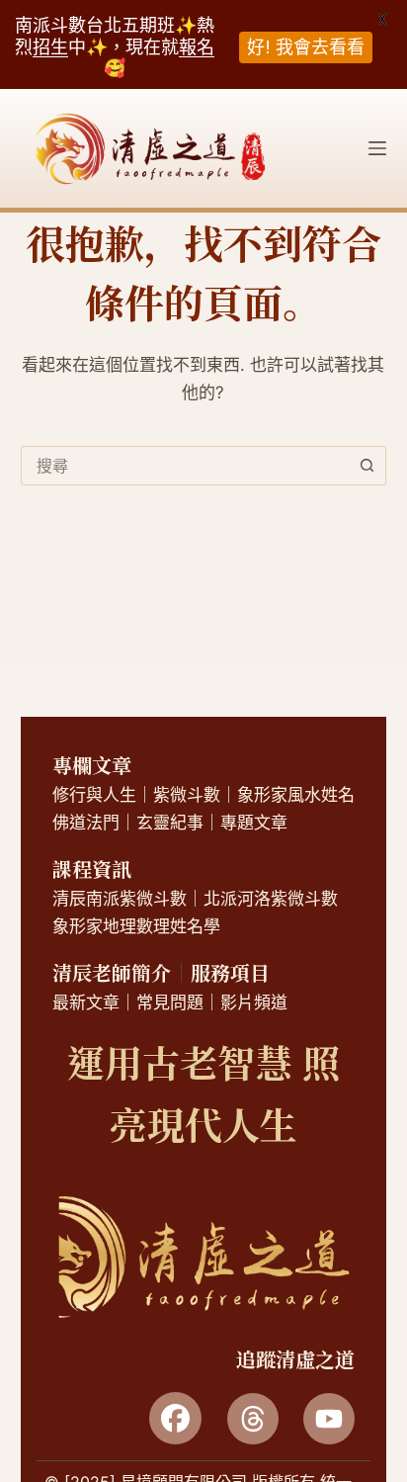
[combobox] (185, 465)
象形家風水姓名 (296, 795)
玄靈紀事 (170, 822)
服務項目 (230, 972)
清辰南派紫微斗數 (119, 899)
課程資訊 (91, 868)
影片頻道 (253, 1002)
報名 (196, 47)
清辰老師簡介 (111, 972)
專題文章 (253, 822)
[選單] (377, 148)
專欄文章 (91, 764)
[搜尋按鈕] (366, 465)
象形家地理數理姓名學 (136, 926)
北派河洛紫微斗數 (271, 899)
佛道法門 (86, 822)
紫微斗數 (186, 795)
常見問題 (170, 1002)
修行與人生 (94, 795)
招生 (50, 47)
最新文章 (86, 1002)
